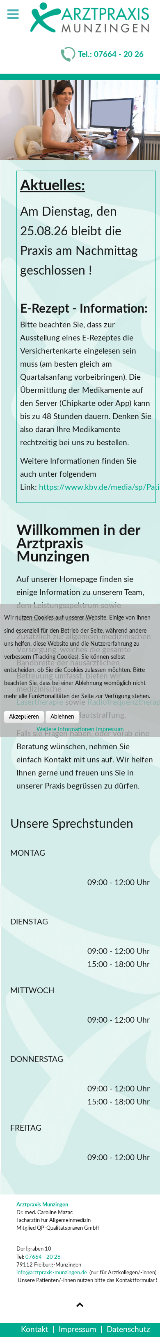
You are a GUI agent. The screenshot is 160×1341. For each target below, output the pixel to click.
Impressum (110, 729)
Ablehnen (62, 717)
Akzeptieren (24, 717)
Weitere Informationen (65, 729)
